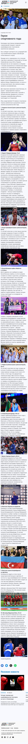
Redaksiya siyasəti (5, 728)
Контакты (16, 728)
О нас (12, 728)
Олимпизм (6, 6)
